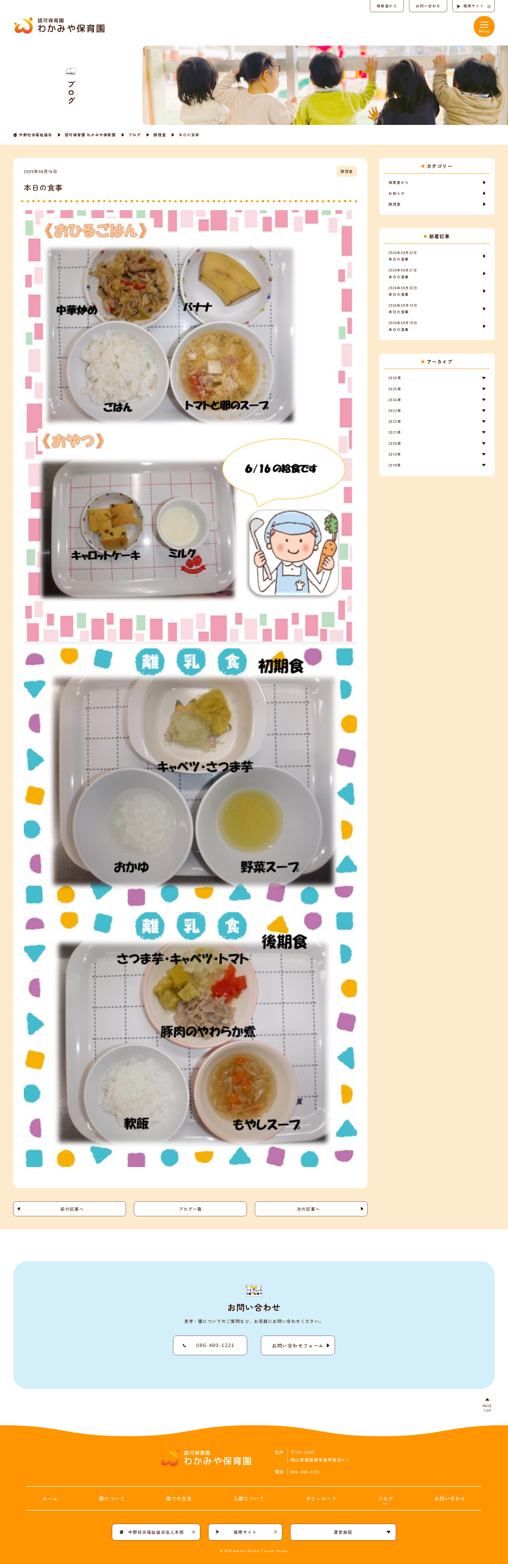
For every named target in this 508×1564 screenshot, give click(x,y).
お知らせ (396, 193)
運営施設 (343, 1532)
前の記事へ (72, 1209)
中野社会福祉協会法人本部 (156, 1532)
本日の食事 (402, 256)
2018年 (394, 465)
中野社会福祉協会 (35, 134)
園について (112, 1498)
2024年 (394, 399)
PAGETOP (487, 1408)
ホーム (50, 1498)
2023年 (394, 410)
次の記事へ (308, 1209)
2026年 (394, 377)
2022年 (394, 421)
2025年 (394, 388)
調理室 (159, 134)
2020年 (394, 443)
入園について (249, 1498)
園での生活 (179, 1498)
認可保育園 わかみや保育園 (90, 134)
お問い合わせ (428, 5)
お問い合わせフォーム (298, 1345)
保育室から (387, 5)
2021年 (394, 432)
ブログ (135, 134)
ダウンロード (321, 1498)
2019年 (394, 454)
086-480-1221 (215, 1345)
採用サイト (473, 5)
